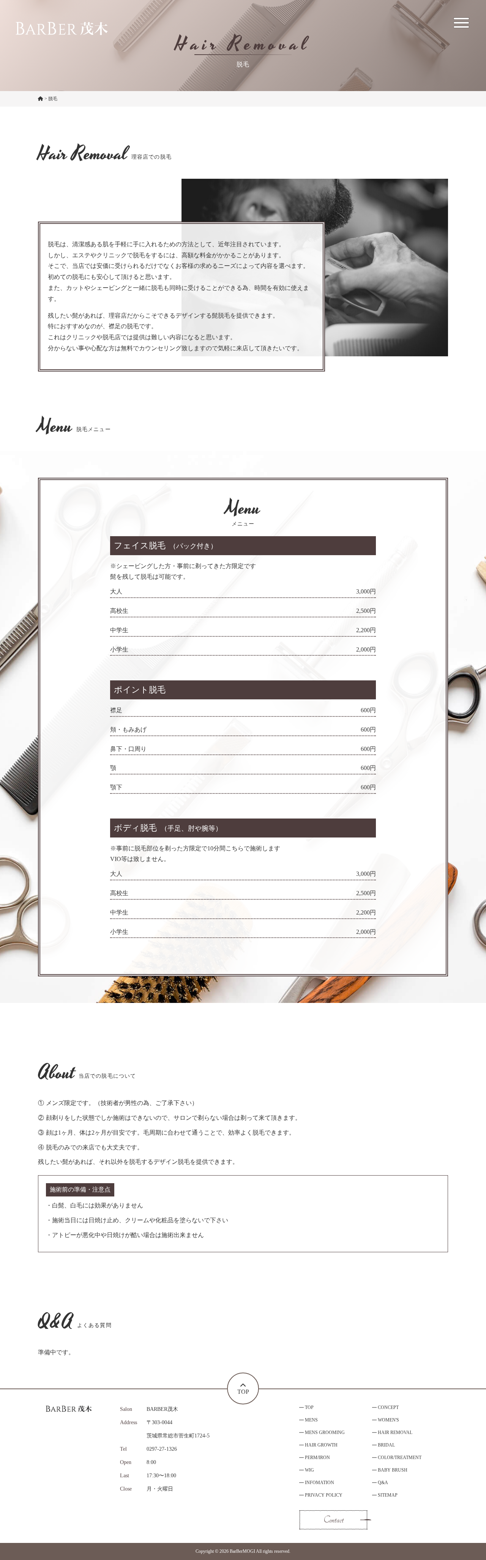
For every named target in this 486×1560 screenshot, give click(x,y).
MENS (311, 1420)
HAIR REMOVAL (395, 1432)
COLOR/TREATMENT (399, 1457)
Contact (333, 1519)
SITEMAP (388, 1495)
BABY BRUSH (392, 1470)
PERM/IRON (317, 1457)
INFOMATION (319, 1482)
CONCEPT (388, 1407)
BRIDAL (386, 1445)
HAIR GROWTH (321, 1445)
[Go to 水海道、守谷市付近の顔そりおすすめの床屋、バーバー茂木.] (40, 99)
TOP (309, 1407)
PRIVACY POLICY (323, 1495)
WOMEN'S (388, 1420)
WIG (309, 1470)
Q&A (383, 1482)
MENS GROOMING (325, 1432)
